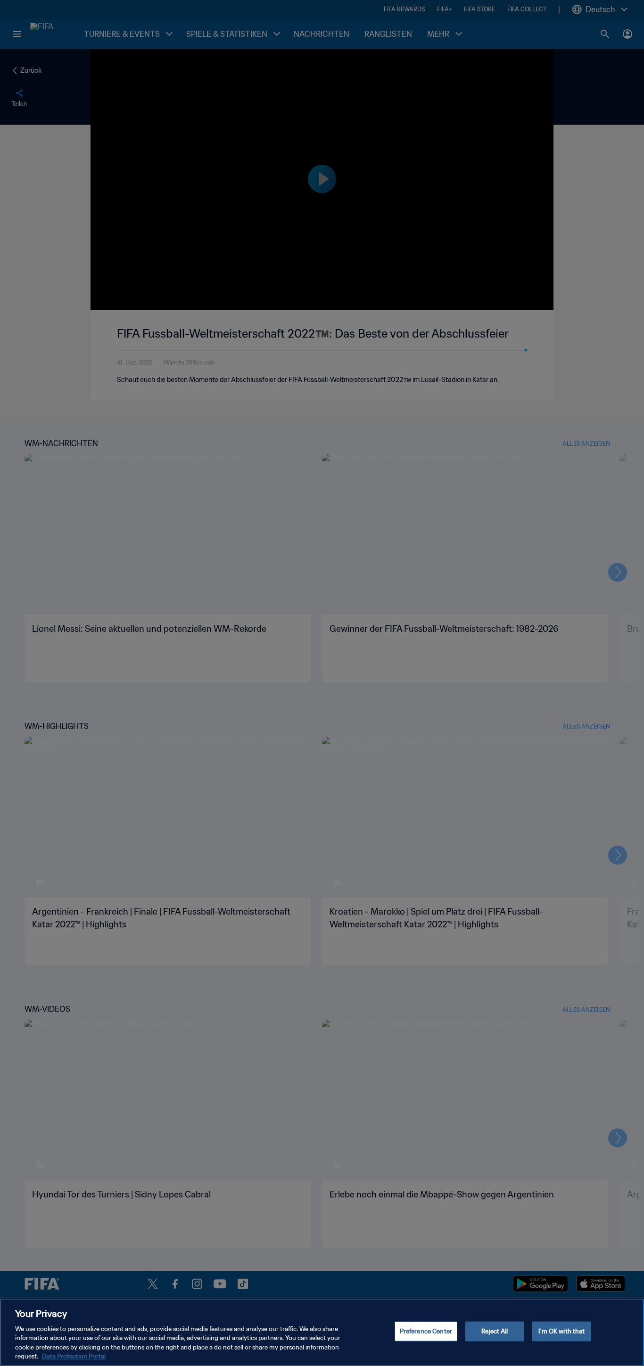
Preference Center (426, 1331)
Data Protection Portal (74, 1356)
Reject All (494, 1331)
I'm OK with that (561, 1331)
